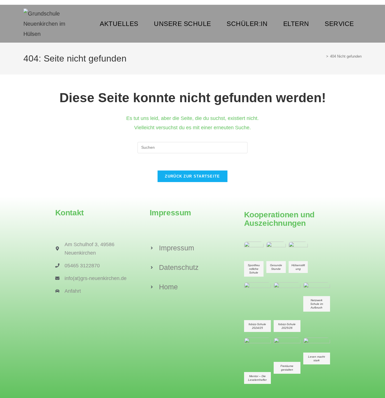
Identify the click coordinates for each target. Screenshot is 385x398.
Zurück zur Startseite (192, 176)
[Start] (323, 56)
